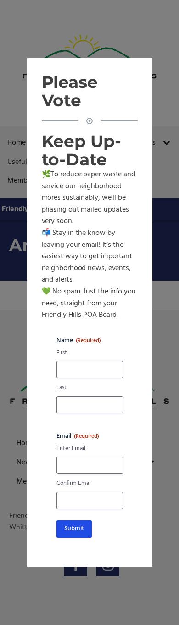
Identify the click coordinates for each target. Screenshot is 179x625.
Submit (74, 528)
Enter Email (70, 449)
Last (61, 388)
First (61, 353)
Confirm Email (74, 483)
